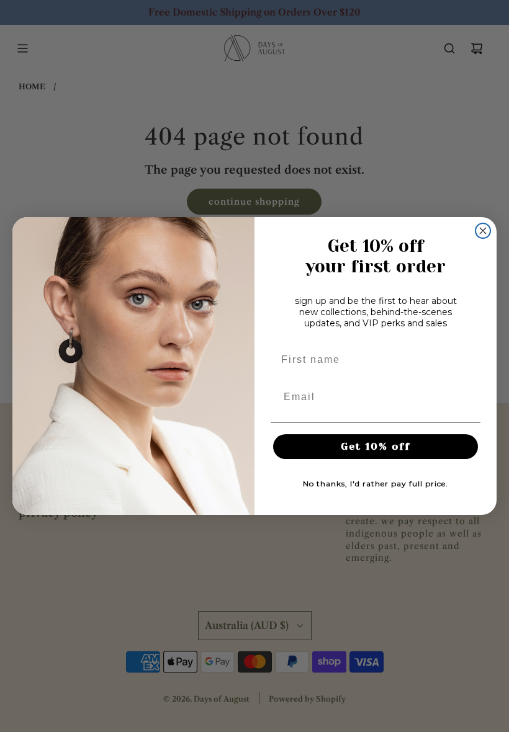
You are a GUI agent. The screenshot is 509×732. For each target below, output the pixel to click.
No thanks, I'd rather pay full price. (375, 483)
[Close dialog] (482, 230)
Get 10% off (375, 446)
